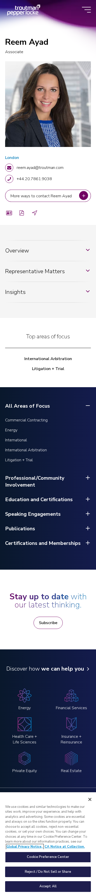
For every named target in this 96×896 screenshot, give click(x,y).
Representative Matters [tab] (35, 271)
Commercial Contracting (26, 420)
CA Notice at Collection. (65, 846)
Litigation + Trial (48, 369)
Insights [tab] (15, 292)
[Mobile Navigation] (86, 10)
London (12, 157)
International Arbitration (48, 359)
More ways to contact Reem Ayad (41, 196)
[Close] (89, 799)
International (16, 440)
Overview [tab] (17, 251)
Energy (11, 430)
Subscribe (48, 623)
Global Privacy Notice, (24, 846)
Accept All (48, 886)
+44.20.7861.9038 (34, 179)
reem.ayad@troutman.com (40, 167)
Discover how (45, 669)
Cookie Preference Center (48, 857)
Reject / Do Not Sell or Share (48, 871)
